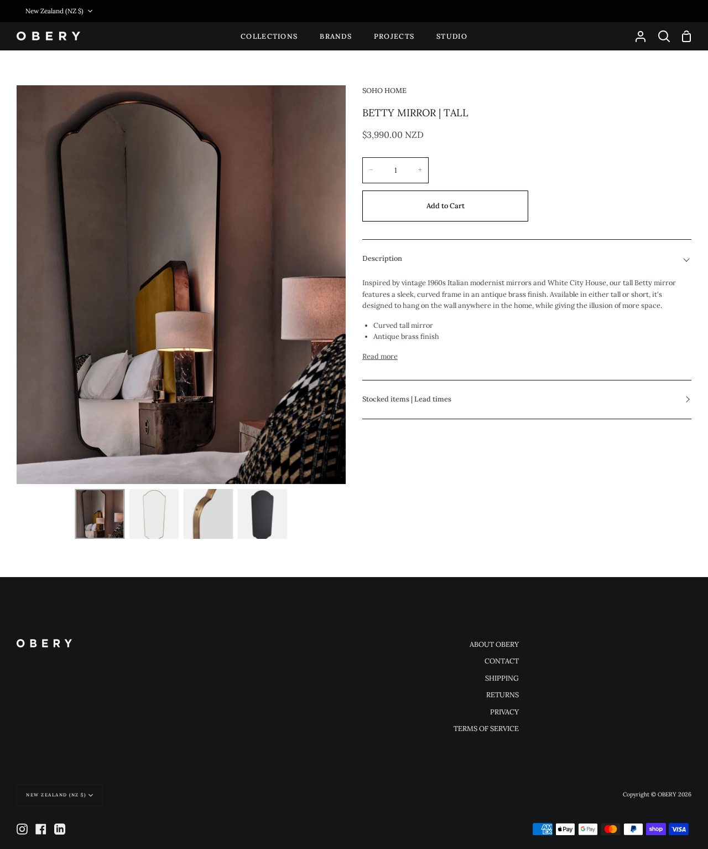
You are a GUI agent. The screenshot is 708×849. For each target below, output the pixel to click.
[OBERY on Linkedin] (59, 829)
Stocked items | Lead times (406, 399)
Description (382, 258)
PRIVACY (504, 712)
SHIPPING (502, 678)
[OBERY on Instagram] (22, 829)
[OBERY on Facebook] (40, 829)
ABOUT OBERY (494, 644)
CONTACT (502, 661)
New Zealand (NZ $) (54, 11)
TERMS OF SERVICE (486, 728)
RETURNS (502, 694)
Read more (380, 356)
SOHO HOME (384, 90)
